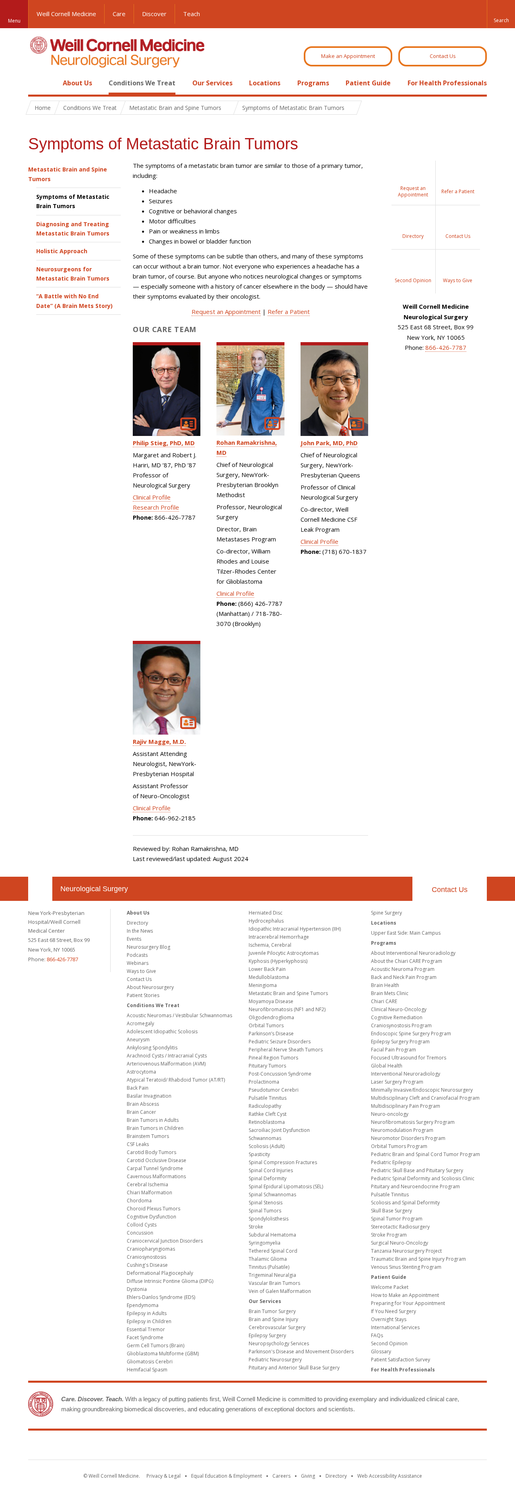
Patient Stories (143, 995)
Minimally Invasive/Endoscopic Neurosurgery (422, 1089)
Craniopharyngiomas (151, 1248)
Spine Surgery (386, 912)
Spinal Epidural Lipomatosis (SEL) (286, 1186)
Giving (308, 1475)
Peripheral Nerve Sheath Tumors (286, 1049)
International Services (395, 1327)
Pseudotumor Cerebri (274, 1089)
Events (134, 938)
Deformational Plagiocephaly (160, 1273)
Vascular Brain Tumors (274, 1283)
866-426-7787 (445, 347)
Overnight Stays (388, 1319)
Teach (191, 14)
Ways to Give (141, 971)
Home (37, 83)
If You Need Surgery (393, 1311)
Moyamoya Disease (271, 1001)
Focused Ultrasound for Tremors (408, 1057)
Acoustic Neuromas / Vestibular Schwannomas (179, 1015)
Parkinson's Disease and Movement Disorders (301, 1351)
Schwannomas (265, 1138)
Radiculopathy (265, 1106)
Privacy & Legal (163, 1475)
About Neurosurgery (150, 987)
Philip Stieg (164, 443)
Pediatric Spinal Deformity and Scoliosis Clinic (422, 1178)
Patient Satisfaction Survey (400, 1359)
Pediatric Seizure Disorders (280, 1041)
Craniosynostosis (146, 1256)
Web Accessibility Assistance (389, 1475)
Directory (137, 922)
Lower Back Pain (267, 969)
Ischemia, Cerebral (270, 945)
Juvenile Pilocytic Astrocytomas (284, 953)
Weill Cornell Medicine (66, 14)
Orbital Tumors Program (399, 1146)
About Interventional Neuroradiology (413, 953)
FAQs (377, 1335)
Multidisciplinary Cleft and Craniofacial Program (425, 1097)
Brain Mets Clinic (389, 993)
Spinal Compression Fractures (283, 1162)
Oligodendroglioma (271, 1017)
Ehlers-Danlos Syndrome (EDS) (161, 1297)
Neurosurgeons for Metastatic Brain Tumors (72, 273)
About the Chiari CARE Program (406, 961)
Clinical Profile (152, 497)
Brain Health (385, 985)
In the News (140, 930)
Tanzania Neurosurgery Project (406, 1250)
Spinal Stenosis (265, 1202)
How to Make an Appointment (405, 1295)
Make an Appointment (348, 56)
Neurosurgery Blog (148, 947)
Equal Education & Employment (226, 1475)
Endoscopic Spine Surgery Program (411, 1033)
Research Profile (156, 507)
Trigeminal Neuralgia (272, 1275)
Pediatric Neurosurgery (275, 1359)
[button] (501, 14)
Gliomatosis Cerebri (150, 1361)
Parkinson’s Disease (271, 1033)
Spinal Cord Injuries (271, 1170)
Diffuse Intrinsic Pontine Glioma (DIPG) (170, 1281)
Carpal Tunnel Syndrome (155, 1168)
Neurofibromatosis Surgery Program (413, 1122)
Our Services (212, 82)
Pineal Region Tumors (273, 1057)
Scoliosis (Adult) (266, 1146)
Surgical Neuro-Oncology (399, 1242)
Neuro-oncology (389, 1114)
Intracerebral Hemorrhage (279, 936)
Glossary (381, 1351)
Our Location (40, 889)
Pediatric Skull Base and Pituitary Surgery (417, 1170)
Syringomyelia (264, 1242)
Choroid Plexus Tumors (153, 1208)
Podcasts (137, 955)
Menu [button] (14, 20)
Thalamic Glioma (268, 1258)
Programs (313, 82)
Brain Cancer (141, 1112)
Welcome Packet (389, 1287)
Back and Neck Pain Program (404, 977)
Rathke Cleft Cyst (267, 1114)
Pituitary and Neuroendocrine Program (415, 1186)
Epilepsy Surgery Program (400, 1041)
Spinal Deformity (267, 1178)
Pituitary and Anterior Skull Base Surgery (294, 1367)
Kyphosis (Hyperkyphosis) (278, 961)
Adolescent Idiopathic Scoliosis (162, 1031)
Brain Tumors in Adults (153, 1120)
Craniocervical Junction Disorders (165, 1240)
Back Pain (137, 1087)
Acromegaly (140, 1023)
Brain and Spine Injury (273, 1319)
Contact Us (443, 56)
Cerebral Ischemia (147, 1184)
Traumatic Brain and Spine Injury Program (418, 1258)
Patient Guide (368, 82)
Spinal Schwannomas (272, 1194)
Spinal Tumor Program (396, 1218)
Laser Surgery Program (397, 1081)
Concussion (140, 1232)
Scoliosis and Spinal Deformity (405, 1202)
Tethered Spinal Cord (273, 1250)
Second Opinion (389, 1343)
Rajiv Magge (159, 741)
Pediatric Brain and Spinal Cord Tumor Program (425, 1154)
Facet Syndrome (145, 1337)
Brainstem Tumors (148, 1136)
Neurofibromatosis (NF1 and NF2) (287, 1009)
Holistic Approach (61, 251)
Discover (154, 14)
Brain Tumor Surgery (272, 1311)
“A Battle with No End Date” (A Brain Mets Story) (74, 300)
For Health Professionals (447, 82)
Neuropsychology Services (279, 1343)
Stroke (256, 1226)
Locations (264, 82)
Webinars (137, 963)
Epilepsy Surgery (267, 1335)
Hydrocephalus (266, 920)
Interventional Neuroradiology (405, 1073)
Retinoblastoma (267, 1122)
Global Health (386, 1065)
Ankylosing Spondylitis (152, 1047)
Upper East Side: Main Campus (406, 932)
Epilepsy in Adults (147, 1313)
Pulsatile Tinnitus (267, 1097)
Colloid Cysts (142, 1224)
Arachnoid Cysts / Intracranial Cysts (167, 1055)
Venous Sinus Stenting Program (406, 1267)
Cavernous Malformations (156, 1176)
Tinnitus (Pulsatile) (269, 1267)
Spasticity (259, 1154)
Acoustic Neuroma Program (403, 969)
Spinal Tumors (265, 1210)
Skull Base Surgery (391, 1210)
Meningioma (263, 985)
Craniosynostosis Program (401, 1025)
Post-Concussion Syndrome (280, 1073)
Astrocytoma (141, 1071)
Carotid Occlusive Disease (156, 1160)
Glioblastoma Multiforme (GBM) (163, 1353)
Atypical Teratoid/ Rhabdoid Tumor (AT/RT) (176, 1079)
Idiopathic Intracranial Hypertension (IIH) (295, 928)
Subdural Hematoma (272, 1234)
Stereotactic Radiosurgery (400, 1226)
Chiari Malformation (149, 1192)
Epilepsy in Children (149, 1321)
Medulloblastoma (269, 977)
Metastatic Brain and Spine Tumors (67, 173)
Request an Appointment (226, 312)
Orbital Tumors (266, 1025)
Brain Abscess (143, 1104)
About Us (77, 82)
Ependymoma (143, 1305)
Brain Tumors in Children (155, 1128)
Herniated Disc (265, 912)
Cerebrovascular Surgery (277, 1327)
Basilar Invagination (149, 1095)
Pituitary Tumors (267, 1065)
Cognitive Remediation (396, 1017)
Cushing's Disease (147, 1265)
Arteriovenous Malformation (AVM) (166, 1063)
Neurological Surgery (94, 889)
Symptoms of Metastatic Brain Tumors (72, 201)
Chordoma (139, 1200)
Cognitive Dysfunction (151, 1216)
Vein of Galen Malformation (280, 1291)
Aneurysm (138, 1039)
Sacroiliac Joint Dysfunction (279, 1130)
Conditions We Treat (142, 82)
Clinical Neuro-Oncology (398, 1009)
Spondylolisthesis (268, 1218)
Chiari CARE (384, 1001)
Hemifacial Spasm (147, 1369)
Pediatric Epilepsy (391, 1162)
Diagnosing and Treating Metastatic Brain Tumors (72, 228)
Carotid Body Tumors (151, 1152)
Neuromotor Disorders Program (408, 1138)
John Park (329, 443)
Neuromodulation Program (402, 1130)
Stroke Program (389, 1234)
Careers (281, 1475)
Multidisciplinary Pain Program (405, 1106)
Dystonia (137, 1289)
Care (119, 14)
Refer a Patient (289, 312)
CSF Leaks (138, 1144)
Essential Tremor (146, 1329)
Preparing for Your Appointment (408, 1303)
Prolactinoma (264, 1081)
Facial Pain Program (393, 1049)
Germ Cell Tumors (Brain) (155, 1345)
